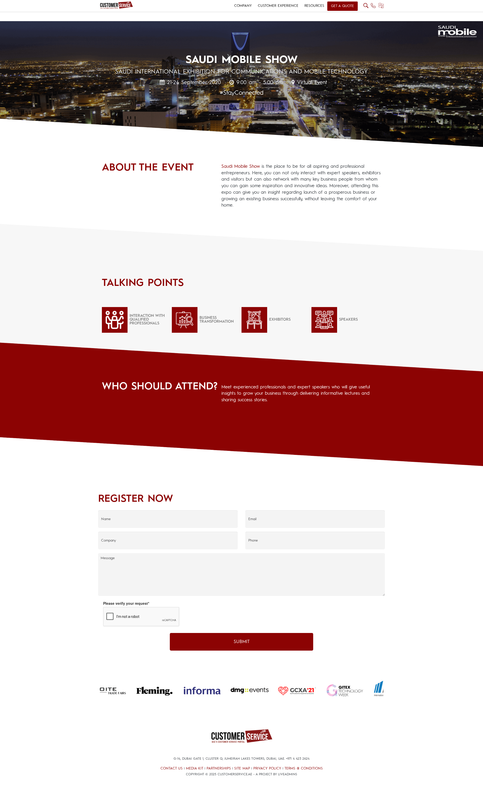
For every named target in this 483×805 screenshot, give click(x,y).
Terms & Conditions (304, 768)
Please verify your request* (126, 603)
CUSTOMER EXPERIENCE (278, 6)
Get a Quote (342, 6)
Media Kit (194, 768)
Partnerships (219, 768)
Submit (242, 642)
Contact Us (171, 768)
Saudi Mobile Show (240, 166)
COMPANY (243, 6)
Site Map (242, 768)
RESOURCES (314, 6)
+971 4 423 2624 (297, 758)
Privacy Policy (267, 768)
